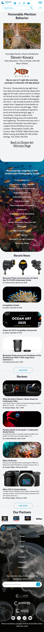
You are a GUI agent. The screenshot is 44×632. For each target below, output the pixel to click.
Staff (22, 546)
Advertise (22, 557)
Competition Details (11, 305)
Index (22, 552)
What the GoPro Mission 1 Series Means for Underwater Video (20, 400)
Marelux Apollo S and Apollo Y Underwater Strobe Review (20, 431)
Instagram (22, 567)
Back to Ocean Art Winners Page (22, 144)
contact (22, 541)
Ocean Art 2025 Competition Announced (20, 330)
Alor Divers (34, 82)
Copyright (22, 562)
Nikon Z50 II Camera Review (14, 489)
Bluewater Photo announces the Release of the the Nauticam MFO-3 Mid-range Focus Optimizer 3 (22, 357)
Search (31, 7)
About (22, 536)
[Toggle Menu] (40, 2)
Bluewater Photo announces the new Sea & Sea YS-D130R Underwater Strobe (20, 279)
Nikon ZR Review (10, 461)
